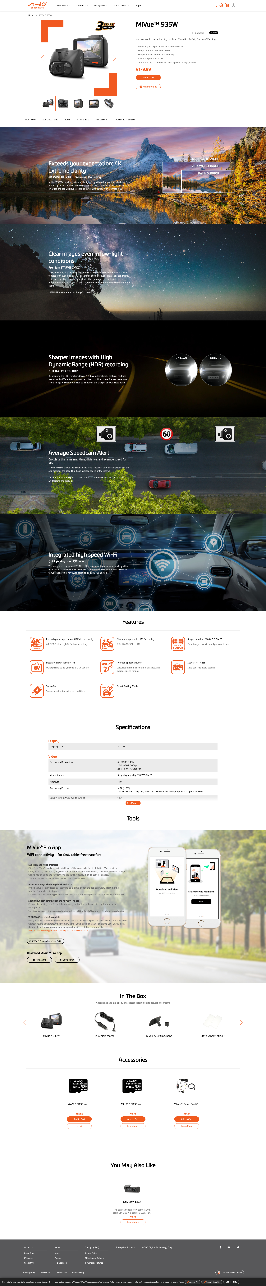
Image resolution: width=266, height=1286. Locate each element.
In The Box (83, 119)
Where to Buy (150, 86)
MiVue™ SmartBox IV (186, 1104)
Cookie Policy (231, 1282)
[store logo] (38, 5)
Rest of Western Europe (232, 1273)
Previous (25, 1022)
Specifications (50, 119)
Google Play (68, 959)
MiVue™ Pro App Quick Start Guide (47, 941)
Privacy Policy (29, 1273)
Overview (30, 119)
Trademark (45, 1273)
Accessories (102, 119)
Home (31, 15)
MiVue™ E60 (132, 1201)
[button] (46, 58)
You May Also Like (125, 119)
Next (241, 1022)
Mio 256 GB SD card (132, 1104)
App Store (40, 959)
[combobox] (206, 5)
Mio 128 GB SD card (78, 1104)
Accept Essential (213, 1282)
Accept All (193, 1282)
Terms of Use (61, 1273)
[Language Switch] (221, 5)
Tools (67, 119)
